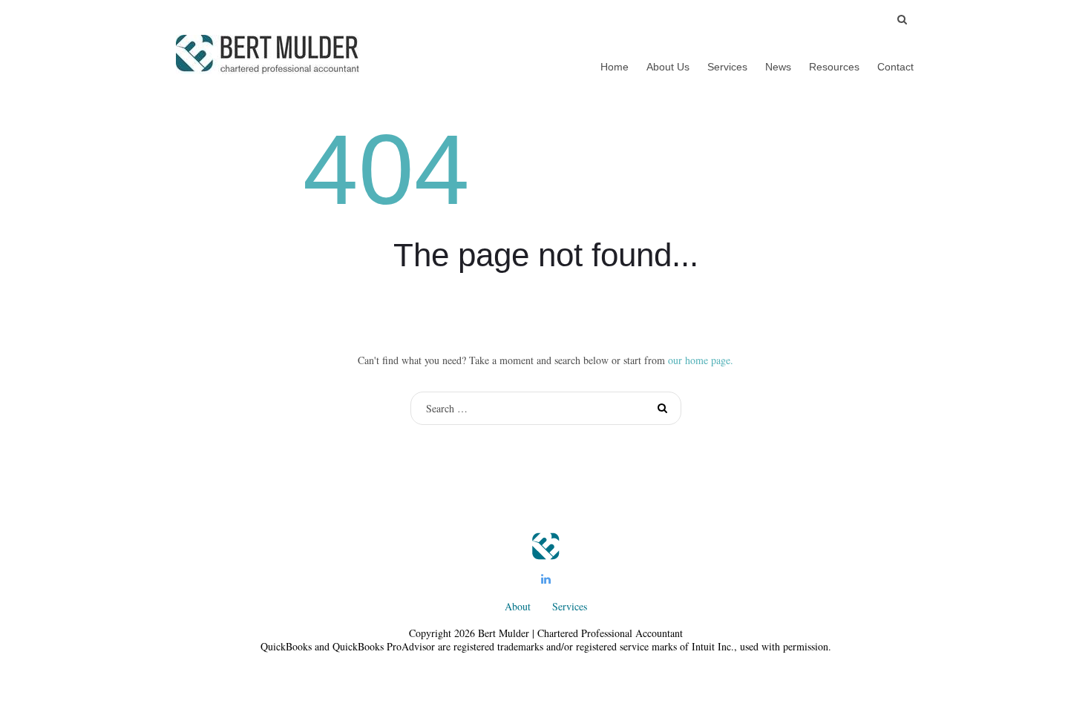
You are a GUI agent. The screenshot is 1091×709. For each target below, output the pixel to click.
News (778, 67)
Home (614, 67)
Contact (895, 67)
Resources (834, 67)
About (518, 606)
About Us (667, 67)
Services (727, 67)
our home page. (700, 360)
